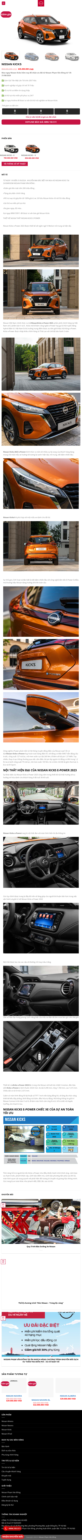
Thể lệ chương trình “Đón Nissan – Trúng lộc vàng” (41, 1303)
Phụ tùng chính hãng (10, 1455)
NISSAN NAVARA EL (41, 1400)
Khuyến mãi (6, 1475)
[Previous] (6, 28)
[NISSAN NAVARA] (14, 1385)
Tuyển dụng (6, 1480)
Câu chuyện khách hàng (11, 1471)
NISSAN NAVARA (14, 1396)
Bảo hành (5, 1446)
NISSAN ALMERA (68, 1396)
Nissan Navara (7, 1425)
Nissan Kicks (7, 1429)
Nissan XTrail (7, 1434)
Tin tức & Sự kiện (8, 1467)
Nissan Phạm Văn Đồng (11, 1492)
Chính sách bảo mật (10, 1496)
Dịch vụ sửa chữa (8, 1450)
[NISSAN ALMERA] (68, 1385)
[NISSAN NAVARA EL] (41, 1387)
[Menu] (3, 3)
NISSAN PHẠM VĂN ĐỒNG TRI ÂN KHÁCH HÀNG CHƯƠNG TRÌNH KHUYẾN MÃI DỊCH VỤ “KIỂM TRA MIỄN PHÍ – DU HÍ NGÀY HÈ (41, 1360)
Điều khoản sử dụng (10, 1501)
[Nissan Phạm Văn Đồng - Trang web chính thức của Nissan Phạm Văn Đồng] (41, 3)
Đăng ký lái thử (8, 1505)
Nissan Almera (7, 1421)
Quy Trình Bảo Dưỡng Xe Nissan (41, 1246)
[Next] (76, 28)
